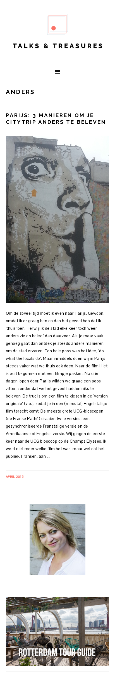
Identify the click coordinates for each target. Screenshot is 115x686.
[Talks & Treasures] (57, 56)
